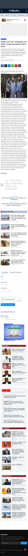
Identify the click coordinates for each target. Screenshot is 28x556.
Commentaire (4, 288)
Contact (2, 552)
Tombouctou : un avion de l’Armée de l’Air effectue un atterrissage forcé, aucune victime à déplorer (19, 507)
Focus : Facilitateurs (17, 464)
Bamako (11, 180)
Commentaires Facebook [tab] (15, 272)
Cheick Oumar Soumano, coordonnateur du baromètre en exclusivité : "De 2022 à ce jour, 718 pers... (14, 410)
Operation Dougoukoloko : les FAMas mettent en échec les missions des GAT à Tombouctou (18, 243)
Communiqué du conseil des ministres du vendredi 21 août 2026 (14, 396)
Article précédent (15, 196)
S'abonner (24, 543)
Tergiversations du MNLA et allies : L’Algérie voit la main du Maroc (14, 198)
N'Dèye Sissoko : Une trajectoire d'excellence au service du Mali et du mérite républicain (18, 481)
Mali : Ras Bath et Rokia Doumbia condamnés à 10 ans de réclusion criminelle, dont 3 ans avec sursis (19, 491)
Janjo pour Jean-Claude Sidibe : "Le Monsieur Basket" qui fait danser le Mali (14, 416)
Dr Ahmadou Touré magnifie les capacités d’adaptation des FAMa (18, 358)
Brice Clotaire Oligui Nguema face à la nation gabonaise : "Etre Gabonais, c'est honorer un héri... (14, 422)
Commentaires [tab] (4, 272)
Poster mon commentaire (8, 304)
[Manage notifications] (25, 549)
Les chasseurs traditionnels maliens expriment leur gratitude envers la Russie (18, 261)
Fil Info (2, 15)
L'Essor (12, 229)
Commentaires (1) (8, 312)
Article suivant (13, 202)
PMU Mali (7, 15)
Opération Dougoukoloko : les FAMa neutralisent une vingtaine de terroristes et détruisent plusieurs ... (19, 514)
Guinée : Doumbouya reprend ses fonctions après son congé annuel (18, 499)
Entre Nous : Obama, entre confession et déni (19, 442)
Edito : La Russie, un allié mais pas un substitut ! (18, 350)
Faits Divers (13, 15)
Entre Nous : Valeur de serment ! (18, 458)
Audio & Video (21, 15)
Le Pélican (13, 352)
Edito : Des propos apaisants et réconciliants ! (19, 372)
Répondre (10, 319)
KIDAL (6, 180)
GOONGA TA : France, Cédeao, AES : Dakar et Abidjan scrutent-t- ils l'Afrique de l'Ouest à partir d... (19, 434)
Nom (2, 276)
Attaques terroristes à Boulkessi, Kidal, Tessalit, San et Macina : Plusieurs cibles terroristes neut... (18, 253)
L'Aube (13, 465)
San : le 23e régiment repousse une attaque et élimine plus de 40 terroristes (19, 234)
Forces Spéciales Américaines (17, 183)
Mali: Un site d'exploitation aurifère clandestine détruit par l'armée (19, 226)
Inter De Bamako (14, 367)
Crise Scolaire (18, 180)
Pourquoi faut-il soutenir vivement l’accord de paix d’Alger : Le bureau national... (14, 204)
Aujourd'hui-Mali (14, 438)
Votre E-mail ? (4, 282)
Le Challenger (14, 444)
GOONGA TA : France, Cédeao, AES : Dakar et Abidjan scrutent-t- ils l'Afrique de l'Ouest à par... (14, 403)
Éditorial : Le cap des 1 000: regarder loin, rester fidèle (18, 365)
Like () (15, 319)
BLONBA (7, 183)
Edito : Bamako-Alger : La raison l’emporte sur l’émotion (18, 380)
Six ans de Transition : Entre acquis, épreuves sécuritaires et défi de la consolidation (18, 451)
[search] (26, 10)
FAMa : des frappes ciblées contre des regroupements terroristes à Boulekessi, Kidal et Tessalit (18, 217)
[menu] (1, 10)
